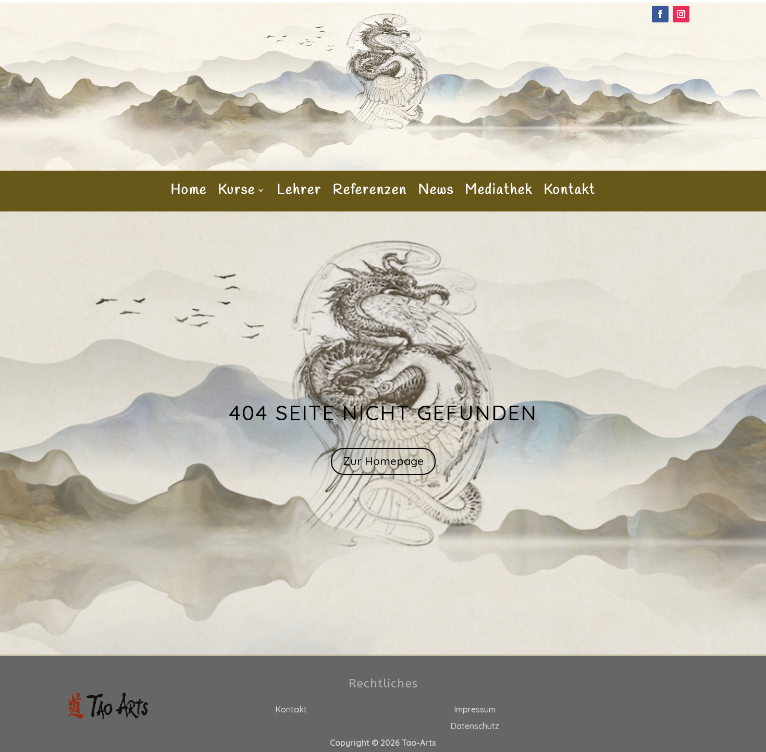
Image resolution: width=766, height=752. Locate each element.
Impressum (475, 709)
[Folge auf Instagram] (681, 14)
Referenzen (370, 192)
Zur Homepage (383, 461)
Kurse (236, 192)
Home (189, 192)
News (436, 192)
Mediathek (499, 192)
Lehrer (299, 192)
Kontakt (570, 192)
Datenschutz (474, 726)
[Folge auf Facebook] (660, 14)
